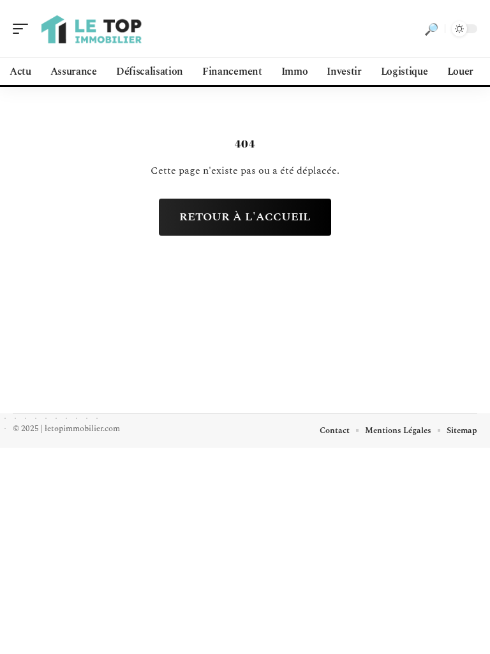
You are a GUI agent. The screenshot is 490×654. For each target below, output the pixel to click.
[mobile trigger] (23, 28)
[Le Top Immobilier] (91, 28)
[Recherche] (431, 29)
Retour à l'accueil (245, 216)
